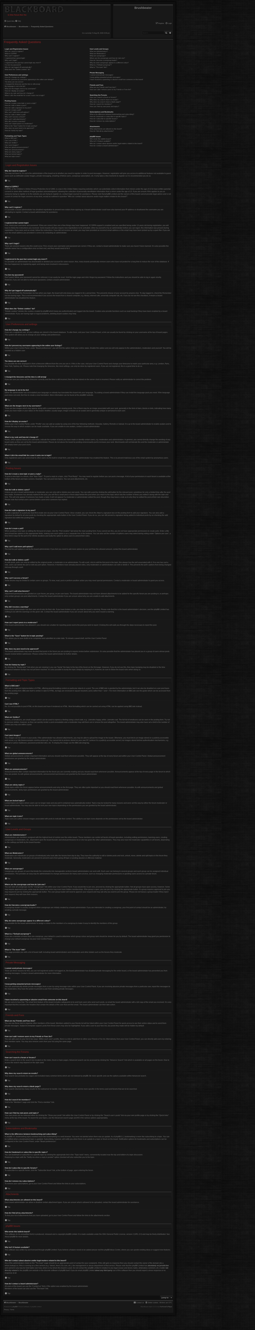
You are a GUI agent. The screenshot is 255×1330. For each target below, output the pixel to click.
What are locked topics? (13, 154)
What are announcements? (14, 150)
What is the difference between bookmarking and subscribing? (112, 114)
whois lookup (10, 1266)
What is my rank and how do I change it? (19, 93)
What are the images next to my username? (20, 88)
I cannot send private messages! (101, 75)
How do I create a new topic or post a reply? (20, 103)
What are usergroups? (98, 56)
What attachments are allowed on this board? (106, 129)
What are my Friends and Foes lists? (103, 87)
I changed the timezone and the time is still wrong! (22, 84)
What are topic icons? (12, 156)
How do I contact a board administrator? (104, 146)
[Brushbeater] (33, 8)
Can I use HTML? (11, 140)
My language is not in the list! (15, 86)
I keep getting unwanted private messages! (105, 77)
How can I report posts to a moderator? (19, 123)
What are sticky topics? (13, 152)
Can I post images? (12, 145)
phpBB (82, 395)
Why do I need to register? (14, 51)
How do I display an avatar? (15, 91)
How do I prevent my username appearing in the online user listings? (29, 79)
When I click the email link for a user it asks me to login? (25, 95)
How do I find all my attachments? (102, 131)
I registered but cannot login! (15, 58)
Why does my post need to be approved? (19, 128)
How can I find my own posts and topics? (104, 106)
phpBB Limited (71, 1234)
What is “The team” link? (98, 67)
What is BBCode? (11, 138)
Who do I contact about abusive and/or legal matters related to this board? (116, 143)
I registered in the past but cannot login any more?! (23, 63)
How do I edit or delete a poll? (15, 114)
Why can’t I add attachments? (15, 119)
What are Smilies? (11, 143)
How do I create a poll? (13, 110)
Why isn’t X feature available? (100, 141)
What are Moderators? (98, 53)
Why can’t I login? (11, 60)
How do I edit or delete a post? (15, 105)
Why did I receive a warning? (15, 121)
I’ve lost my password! (13, 65)
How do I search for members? (101, 104)
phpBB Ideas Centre (112, 1250)
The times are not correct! (14, 82)
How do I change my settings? (15, 77)
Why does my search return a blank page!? (105, 102)
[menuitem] (168, 23)
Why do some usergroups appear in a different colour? (109, 63)
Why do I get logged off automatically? (18, 67)
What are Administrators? (99, 51)
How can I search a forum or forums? (103, 97)
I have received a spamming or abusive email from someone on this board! (116, 79)
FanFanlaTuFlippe (166, 1306)
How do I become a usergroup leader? (103, 60)
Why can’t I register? (12, 56)
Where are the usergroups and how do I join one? (107, 58)
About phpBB (10, 1237)
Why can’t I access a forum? (15, 117)
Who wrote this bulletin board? (100, 139)
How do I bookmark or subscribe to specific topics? (108, 116)
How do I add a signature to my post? (18, 108)
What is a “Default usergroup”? (101, 65)
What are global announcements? (17, 147)
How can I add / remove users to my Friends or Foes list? (110, 89)
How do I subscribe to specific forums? (104, 119)
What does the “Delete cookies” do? (17, 69)
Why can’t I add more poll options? (17, 112)
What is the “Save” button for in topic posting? (21, 126)
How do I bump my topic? (14, 130)
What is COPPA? (11, 53)
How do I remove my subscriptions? (103, 121)
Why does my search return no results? (104, 100)
